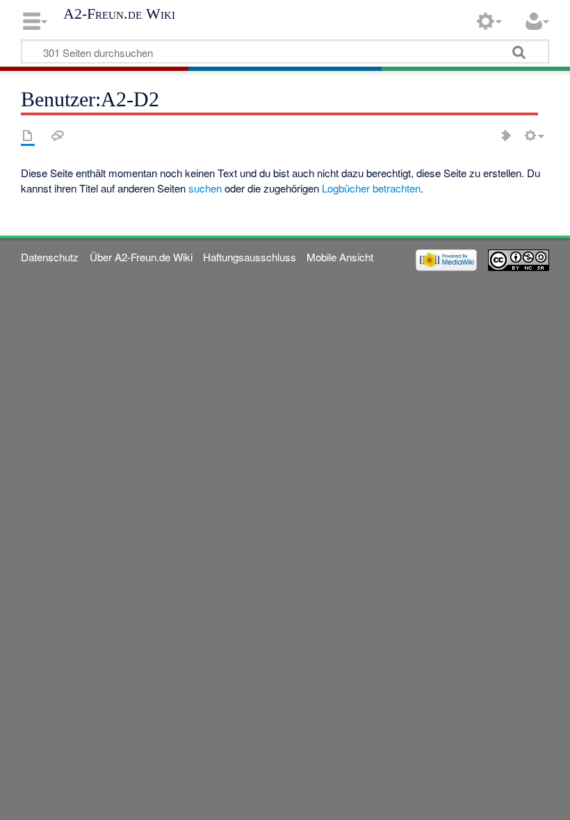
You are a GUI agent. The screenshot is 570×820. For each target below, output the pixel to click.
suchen (205, 188)
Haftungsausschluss (249, 256)
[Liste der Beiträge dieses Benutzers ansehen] (506, 135)
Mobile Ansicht (340, 256)
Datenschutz (50, 256)
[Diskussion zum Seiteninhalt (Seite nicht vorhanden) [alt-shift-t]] (58, 135)
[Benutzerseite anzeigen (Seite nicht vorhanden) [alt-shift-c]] (28, 135)
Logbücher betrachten (371, 188)
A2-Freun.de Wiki (119, 14)
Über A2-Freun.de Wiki (141, 256)
